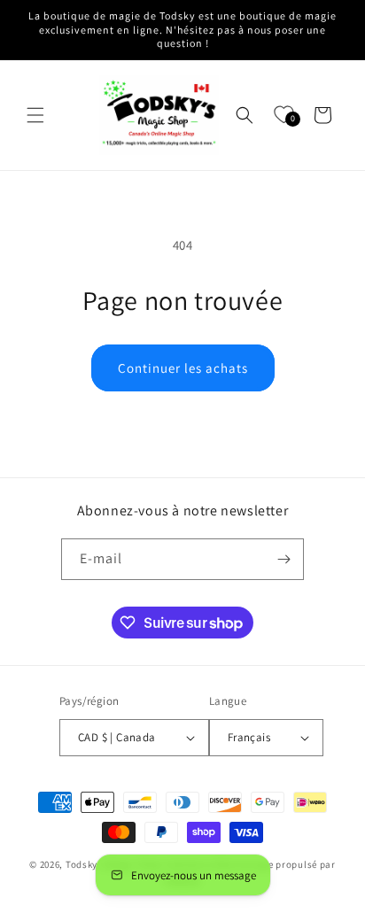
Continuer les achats (183, 368)
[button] (35, 115)
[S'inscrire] (283, 559)
